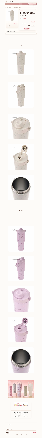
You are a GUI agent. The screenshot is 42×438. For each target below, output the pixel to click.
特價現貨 (17, 3)
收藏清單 (26, 434)
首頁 (6, 3)
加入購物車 (26, 28)
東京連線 (10, 3)
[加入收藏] (30, 28)
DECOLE (24, 3)
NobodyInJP (8, 432)
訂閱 (34, 432)
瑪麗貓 (25, 23)
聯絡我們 (21, 434)
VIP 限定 (20, 3)
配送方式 (17, 434)
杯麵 (22, 23)
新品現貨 (13, 3)
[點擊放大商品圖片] (12, 15)
